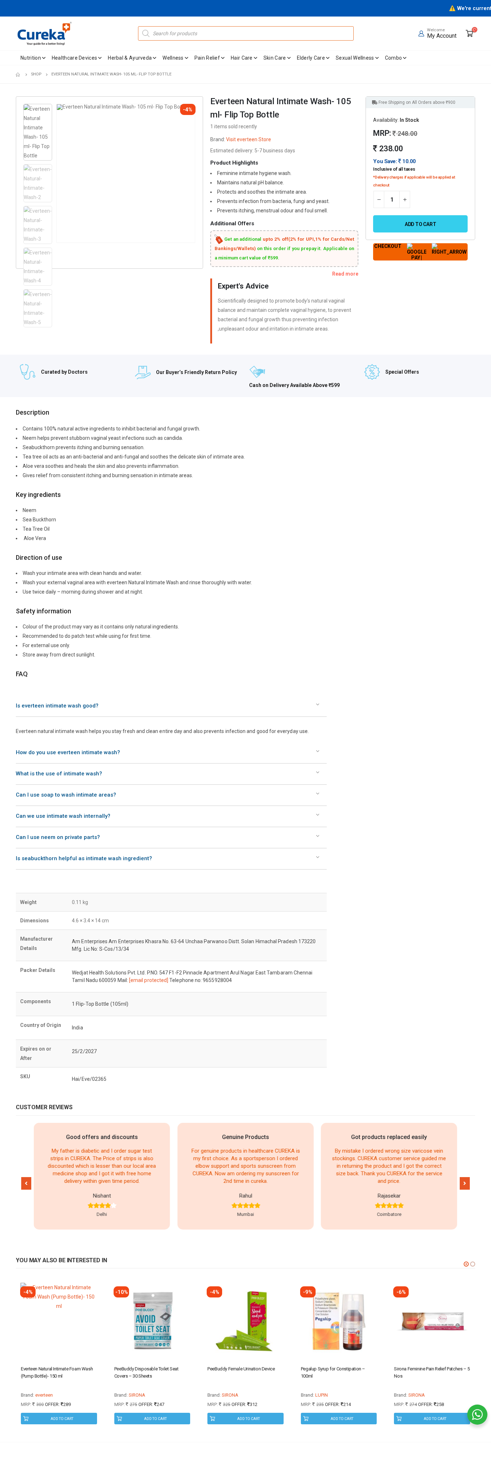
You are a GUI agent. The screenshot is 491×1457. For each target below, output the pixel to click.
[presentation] (57, 173)
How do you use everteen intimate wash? (68, 752)
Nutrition (30, 58)
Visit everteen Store (248, 139)
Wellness (172, 58)
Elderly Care (311, 58)
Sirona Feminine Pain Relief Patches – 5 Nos (431, 1372)
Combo (393, 58)
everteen (44, 1395)
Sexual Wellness (355, 58)
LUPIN (321, 1395)
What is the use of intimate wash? (59, 773)
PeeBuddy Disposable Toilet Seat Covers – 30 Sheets (146, 1372)
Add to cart (420, 224)
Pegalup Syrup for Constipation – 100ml (333, 1372)
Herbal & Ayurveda (130, 58)
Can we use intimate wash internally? (63, 816)
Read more (345, 274)
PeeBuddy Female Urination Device (241, 1368)
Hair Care (242, 58)
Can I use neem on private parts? (58, 837)
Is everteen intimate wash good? (57, 705)
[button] (26, 1183)
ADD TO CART (62, 1419)
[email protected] (148, 980)
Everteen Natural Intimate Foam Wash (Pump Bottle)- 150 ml (57, 1372)
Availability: (386, 120)
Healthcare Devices (74, 58)
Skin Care (274, 58)
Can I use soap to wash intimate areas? (66, 795)
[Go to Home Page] (18, 74)
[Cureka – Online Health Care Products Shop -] (44, 33)
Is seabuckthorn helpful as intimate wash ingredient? (84, 858)
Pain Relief (207, 58)
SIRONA (137, 1395)
